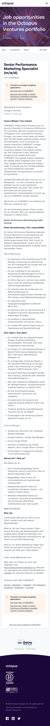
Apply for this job (12, 508)
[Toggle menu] (46, 3)
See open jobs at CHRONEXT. (22, 91)
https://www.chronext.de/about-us (20, 567)
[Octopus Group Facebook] (7, 718)
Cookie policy (31, 649)
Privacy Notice (30, 707)
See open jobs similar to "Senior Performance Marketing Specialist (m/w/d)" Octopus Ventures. (23, 96)
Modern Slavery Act (13, 710)
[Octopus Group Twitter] (18, 718)
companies (15, 50)
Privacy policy (19, 649)
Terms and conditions (14, 707)
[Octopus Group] (8, 3)
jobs (4, 50)
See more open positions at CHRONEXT (25, 625)
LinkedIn (8, 573)
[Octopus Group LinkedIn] (13, 718)
